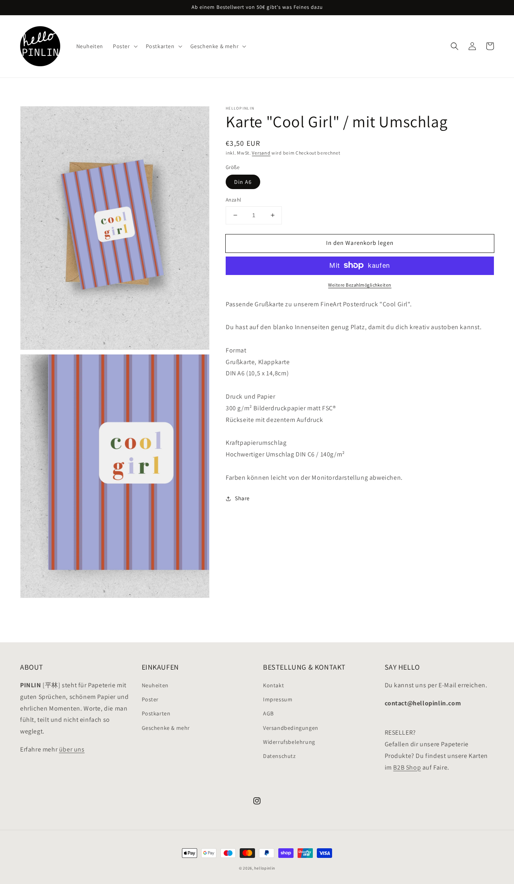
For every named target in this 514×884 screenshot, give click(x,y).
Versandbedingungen (290, 727)
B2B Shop (407, 767)
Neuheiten (155, 685)
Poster (150, 699)
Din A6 (243, 181)
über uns (72, 749)
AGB (268, 713)
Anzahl (233, 199)
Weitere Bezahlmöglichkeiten (360, 284)
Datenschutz (279, 756)
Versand (261, 153)
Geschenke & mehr (166, 727)
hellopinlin (264, 868)
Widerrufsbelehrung (289, 741)
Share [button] (242, 498)
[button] (454, 46)
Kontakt (273, 685)
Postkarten (156, 713)
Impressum (277, 699)
